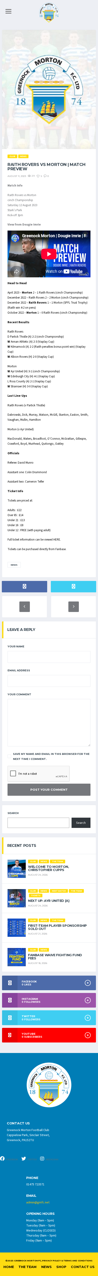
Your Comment (19, 694)
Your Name (16, 646)
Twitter (32, 1159)
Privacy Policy (51, 1260)
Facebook (12, 1159)
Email (31, 1196)
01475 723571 (35, 1184)
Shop (61, 1267)
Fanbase (60, 549)
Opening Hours (40, 1214)
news (14, 565)
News (46, 1267)
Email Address (19, 670)
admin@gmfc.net (37, 1202)
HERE (56, 540)
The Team (27, 1267)
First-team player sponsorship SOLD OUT (57, 927)
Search (13, 813)
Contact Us (83, 1267)
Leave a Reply (21, 629)
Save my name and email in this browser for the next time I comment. (51, 756)
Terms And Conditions (77, 1260)
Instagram (51, 1159)
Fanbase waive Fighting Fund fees (55, 956)
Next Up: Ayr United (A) (48, 901)
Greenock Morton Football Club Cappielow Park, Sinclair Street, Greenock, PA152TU (28, 1135)
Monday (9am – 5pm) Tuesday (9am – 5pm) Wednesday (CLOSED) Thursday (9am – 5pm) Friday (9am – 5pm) (41, 1230)
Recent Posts (21, 845)
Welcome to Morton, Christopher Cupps (48, 868)
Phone (32, 1178)
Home (8, 1267)
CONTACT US (18, 1123)
